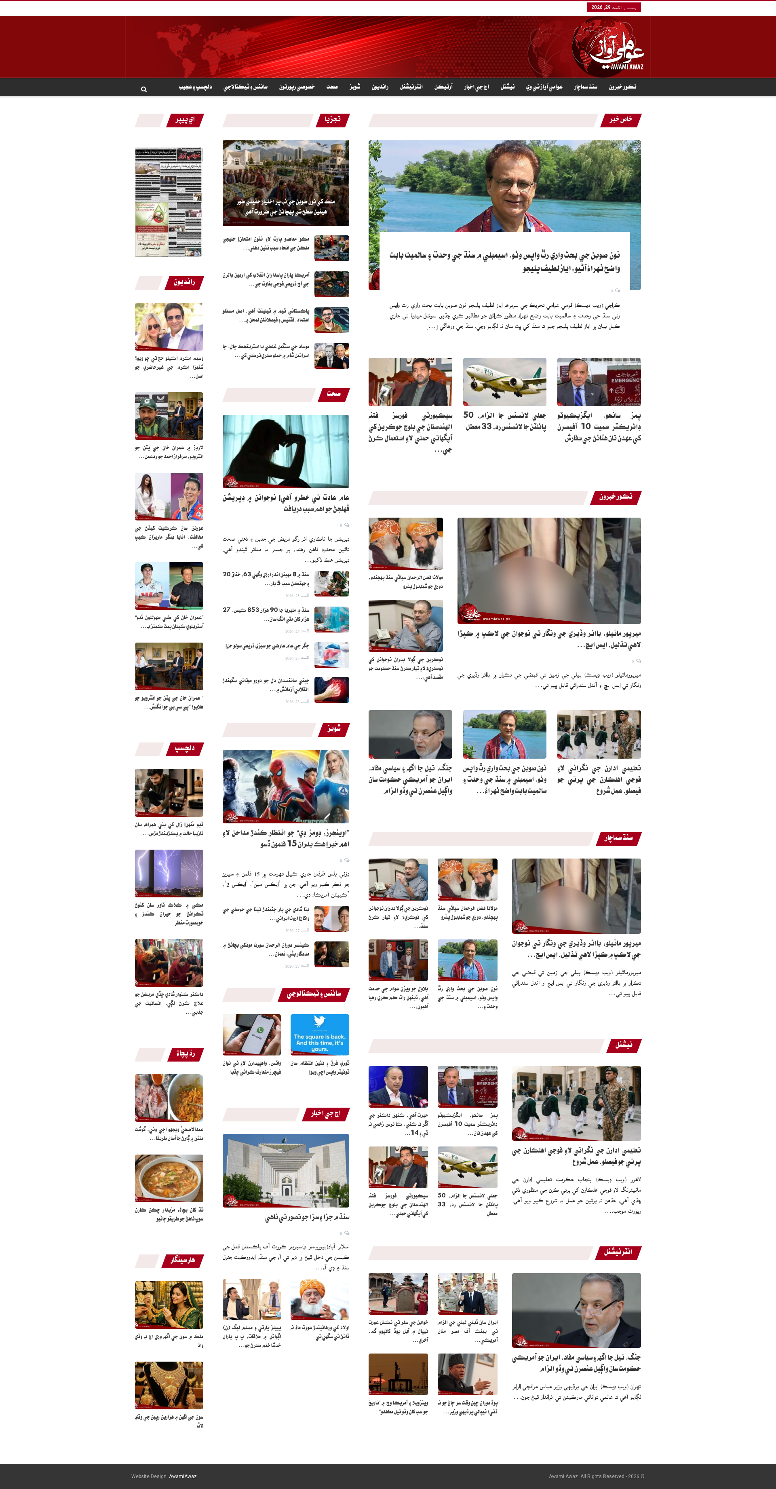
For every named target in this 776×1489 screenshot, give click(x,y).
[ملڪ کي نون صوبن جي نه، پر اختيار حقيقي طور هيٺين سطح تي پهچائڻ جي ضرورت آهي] (286, 183)
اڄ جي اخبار (476, 87)
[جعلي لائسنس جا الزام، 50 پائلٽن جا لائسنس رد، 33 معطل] (505, 382)
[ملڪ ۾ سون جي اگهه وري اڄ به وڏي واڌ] (169, 1305)
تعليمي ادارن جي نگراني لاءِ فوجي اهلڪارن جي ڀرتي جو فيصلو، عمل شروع (599, 781)
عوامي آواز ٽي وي (544, 87)
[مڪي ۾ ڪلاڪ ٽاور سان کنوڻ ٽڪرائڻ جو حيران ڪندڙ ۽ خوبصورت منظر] (169, 873)
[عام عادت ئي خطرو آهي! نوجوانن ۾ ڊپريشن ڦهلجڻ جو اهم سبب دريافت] (286, 452)
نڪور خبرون (622, 87)
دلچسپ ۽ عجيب (195, 87)
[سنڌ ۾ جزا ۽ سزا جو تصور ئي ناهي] (286, 1171)
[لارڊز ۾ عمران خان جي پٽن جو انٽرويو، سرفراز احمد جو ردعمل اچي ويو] (169, 416)
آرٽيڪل (443, 87)
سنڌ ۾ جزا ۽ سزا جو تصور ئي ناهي (307, 1218)
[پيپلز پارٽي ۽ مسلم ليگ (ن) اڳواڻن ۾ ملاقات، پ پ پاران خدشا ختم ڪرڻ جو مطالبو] (252, 1299)
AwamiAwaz (183, 1476)
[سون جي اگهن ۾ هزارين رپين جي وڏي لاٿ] (169, 1385)
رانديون (380, 87)
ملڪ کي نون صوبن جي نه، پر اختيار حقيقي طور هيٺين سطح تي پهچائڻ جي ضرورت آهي (286, 207)
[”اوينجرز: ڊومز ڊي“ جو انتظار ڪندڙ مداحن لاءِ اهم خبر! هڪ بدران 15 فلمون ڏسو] (286, 786)
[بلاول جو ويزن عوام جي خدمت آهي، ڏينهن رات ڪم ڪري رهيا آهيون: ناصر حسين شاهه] (398, 960)
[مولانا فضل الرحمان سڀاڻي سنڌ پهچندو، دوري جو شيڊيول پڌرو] (406, 544)
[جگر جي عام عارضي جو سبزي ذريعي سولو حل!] (331, 655)
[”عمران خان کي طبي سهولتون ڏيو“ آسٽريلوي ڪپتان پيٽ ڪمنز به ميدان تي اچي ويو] (169, 586)
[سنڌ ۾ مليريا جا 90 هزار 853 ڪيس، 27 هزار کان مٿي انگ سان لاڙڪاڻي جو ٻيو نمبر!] (331, 619)
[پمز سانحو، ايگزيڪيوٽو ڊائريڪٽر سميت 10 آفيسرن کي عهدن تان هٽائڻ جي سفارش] (599, 382)
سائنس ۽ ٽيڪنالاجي (246, 87)
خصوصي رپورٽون (297, 87)
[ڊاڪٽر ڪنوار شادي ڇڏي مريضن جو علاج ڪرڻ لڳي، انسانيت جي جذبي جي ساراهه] (169, 963)
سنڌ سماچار (585, 87)
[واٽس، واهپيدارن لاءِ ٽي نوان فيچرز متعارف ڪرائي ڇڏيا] (252, 1034)
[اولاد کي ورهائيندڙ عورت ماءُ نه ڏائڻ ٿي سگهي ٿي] (320, 1299)
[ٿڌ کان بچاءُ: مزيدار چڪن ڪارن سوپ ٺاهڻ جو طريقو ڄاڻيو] (169, 1178)
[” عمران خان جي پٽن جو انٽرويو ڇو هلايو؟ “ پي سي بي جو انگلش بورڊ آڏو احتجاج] (169, 666)
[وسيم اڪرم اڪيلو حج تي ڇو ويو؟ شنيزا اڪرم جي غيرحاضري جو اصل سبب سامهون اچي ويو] (169, 327)
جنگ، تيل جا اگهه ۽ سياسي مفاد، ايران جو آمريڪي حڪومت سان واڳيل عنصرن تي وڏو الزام (410, 781)
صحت (332, 87)
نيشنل (508, 87)
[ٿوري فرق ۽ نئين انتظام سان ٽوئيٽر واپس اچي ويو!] (320, 1034)
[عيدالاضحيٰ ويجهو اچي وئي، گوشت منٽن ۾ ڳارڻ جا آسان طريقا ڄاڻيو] (169, 1098)
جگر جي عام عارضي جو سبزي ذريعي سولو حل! (267, 646)
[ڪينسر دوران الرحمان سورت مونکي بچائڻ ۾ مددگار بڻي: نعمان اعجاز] (331, 954)
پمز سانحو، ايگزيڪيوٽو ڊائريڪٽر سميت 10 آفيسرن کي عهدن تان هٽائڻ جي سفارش (599, 428)
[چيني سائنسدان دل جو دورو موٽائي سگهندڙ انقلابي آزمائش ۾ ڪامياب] (331, 690)
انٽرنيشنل (411, 87)
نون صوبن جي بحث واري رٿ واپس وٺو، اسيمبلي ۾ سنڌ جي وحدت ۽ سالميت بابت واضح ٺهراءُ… (505, 781)
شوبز (355, 87)
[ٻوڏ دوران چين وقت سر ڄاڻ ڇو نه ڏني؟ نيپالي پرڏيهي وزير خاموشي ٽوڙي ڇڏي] (468, 1374)
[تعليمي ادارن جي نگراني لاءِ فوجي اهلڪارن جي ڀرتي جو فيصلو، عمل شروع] (599, 734)
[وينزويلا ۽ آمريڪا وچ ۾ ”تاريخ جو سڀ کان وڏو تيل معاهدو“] (398, 1374)
